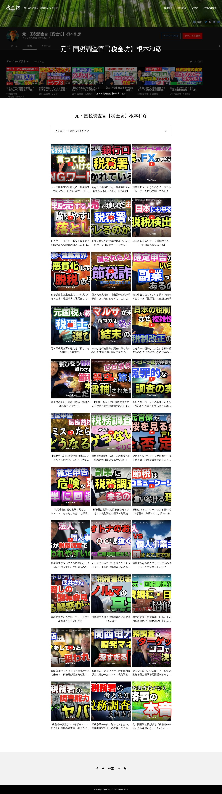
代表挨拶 (182, 7)
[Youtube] (111, 768)
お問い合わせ (210, 7)
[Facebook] (97, 768)
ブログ (195, 7)
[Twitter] (103, 768)
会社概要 (168, 7)
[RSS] (125, 768)
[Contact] (119, 768)
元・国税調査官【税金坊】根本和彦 (111, 95)
